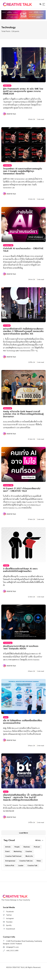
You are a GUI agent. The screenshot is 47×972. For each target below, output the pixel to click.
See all (38, 840)
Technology (8, 643)
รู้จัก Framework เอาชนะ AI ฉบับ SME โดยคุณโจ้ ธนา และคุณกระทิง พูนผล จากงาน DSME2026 (23, 91)
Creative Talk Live (25, 861)
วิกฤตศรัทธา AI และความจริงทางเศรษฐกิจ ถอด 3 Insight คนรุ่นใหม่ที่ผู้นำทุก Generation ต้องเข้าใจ (22, 171)
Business (27, 847)
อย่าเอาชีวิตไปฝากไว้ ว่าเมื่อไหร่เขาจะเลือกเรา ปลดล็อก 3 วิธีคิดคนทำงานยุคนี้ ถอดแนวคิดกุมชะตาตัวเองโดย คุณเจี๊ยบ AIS (23, 331)
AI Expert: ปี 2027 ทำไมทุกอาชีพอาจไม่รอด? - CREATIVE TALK (21, 490)
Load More (23, 833)
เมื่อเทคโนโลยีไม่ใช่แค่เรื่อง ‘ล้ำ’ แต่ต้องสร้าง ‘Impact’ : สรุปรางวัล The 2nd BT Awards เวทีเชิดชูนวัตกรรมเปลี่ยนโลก (23, 797)
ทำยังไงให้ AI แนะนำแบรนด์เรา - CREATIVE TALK (23, 250)
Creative (29, 851)
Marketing (17, 851)
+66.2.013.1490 (12, 950)
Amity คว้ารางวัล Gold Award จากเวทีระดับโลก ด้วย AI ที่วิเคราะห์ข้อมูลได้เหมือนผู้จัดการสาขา (23, 414)
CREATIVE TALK (11, 114)
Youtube (9, 922)
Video (39, 861)
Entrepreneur (10, 861)
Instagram (10, 918)
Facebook (10, 911)
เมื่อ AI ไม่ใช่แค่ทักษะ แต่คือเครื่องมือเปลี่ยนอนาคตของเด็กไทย (22, 722)
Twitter (9, 915)
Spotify (8, 925)
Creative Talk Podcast (13, 856)
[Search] (44, 4)
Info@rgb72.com (12, 947)
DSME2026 (7, 85)
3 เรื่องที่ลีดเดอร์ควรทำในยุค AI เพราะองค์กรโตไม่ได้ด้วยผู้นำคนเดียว (20, 570)
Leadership (7, 165)
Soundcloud (10, 929)
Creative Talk (8, 245)
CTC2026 (7, 325)
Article (7, 847)
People (17, 847)
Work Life (29, 856)
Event (6, 717)
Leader (6, 565)
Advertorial (7, 408)
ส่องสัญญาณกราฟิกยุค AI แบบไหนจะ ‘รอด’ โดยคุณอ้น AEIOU (20, 647)
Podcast (37, 847)
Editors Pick (9, 865)
